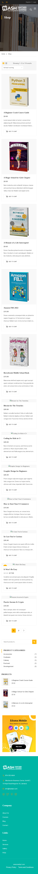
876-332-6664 (10, 775)
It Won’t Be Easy (10, 569)
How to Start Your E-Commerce (16, 504)
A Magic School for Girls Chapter (17, 178)
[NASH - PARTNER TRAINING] (14, 8)
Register (28, 2)
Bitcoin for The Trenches (13, 406)
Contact (5, 825)
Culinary (6, 660)
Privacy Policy (11, 867)
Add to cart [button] (13, 131)
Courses (5, 817)
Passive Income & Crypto (14, 602)
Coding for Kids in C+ (12, 438)
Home (3, 54)
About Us (6, 813)
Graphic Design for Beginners (15, 471)
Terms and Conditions (26, 867)
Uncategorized (8, 666)
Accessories (8, 654)
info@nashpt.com (11, 789)
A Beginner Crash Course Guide (16, 113)
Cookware (7, 657)
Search (35, 642)
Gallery (5, 849)
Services (5, 844)
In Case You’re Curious (13, 537)
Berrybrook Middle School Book (16, 373)
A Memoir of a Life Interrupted (16, 243)
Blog (4, 821)
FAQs (4, 853)
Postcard (7, 663)
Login (34, 2)
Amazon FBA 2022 (11, 308)
